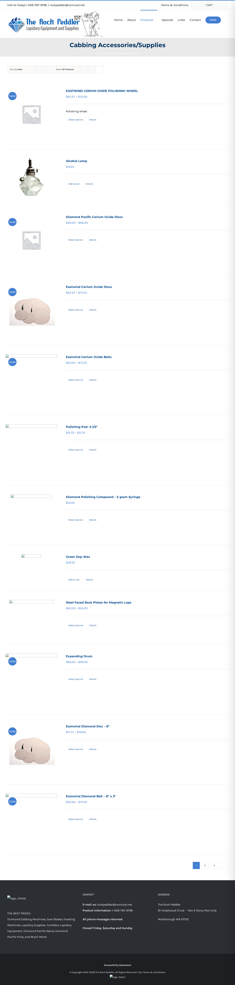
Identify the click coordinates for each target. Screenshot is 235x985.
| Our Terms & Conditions (151, 972)
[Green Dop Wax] (31, 565)
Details (92, 119)
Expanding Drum (79, 656)
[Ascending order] (48, 69)
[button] (226, 19)
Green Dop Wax (78, 557)
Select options (75, 119)
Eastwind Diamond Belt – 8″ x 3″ (91, 796)
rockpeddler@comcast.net (67, 5)
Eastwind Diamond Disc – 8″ (88, 726)
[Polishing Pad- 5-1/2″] (31, 450)
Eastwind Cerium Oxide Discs (89, 287)
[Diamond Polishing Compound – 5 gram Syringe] (31, 515)
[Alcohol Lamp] (31, 177)
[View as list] (99, 69)
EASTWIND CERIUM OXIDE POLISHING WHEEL (102, 91)
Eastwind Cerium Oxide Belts (89, 357)
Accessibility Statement (117, 965)
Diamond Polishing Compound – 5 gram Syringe (103, 497)
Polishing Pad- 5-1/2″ (81, 427)
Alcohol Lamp (76, 161)
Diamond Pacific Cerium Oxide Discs (94, 217)
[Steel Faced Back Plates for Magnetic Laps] (31, 617)
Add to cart (74, 184)
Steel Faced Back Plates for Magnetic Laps (98, 602)
